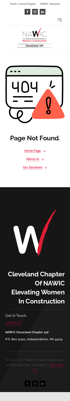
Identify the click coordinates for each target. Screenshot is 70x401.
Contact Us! (13, 322)
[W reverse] (35, 210)
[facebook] (27, 12)
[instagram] (35, 12)
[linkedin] (42, 12)
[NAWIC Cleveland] (34, 28)
